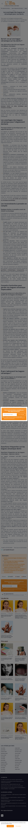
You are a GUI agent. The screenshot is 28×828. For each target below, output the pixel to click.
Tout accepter (10, 826)
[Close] (25, 409)
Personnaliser (18, 826)
